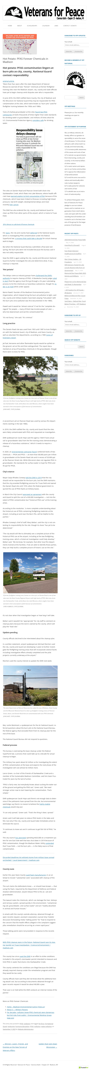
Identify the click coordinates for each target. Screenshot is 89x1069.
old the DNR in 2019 (34, 478)
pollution (27, 1024)
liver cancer (14, 205)
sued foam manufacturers (36, 875)
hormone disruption (22, 1026)
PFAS (21, 1024)
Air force (41, 1024)
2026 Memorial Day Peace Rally (75, 240)
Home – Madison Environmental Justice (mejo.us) (26, 1007)
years (8, 233)
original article (8, 81)
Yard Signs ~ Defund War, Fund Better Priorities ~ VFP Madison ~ (75, 304)
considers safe (38, 120)
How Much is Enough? (72, 245)
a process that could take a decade (28, 238)
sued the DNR (25, 956)
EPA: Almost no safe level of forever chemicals (18, 224)
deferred (33, 233)
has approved (20, 838)
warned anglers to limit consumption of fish (28, 196)
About (19, 26)
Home (10, 26)
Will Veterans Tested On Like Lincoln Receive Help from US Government (75, 267)
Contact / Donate (70, 26)
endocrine (11, 1026)
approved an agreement (32, 494)
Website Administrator (25, 1029)
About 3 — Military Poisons (17, 1010)
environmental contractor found (24, 452)
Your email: (68, 42)
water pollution (46, 1026)
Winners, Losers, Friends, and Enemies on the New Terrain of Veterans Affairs (15, 1047)
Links (56, 26)
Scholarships (32, 26)
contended (49, 843)
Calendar (45, 26)
